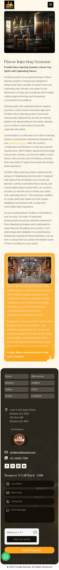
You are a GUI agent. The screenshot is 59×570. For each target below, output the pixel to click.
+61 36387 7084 (19, 458)
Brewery (9, 383)
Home (11, 39)
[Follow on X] (12, 466)
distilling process (17, 143)
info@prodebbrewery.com (23, 452)
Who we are (38, 376)
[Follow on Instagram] (18, 466)
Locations (37, 396)
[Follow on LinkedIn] (24, 466)
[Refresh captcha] (35, 532)
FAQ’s (34, 389)
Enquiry (8, 396)
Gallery (8, 389)
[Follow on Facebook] (7, 466)
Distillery (36, 383)
